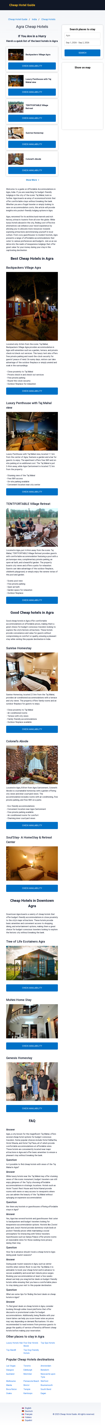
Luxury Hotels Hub (14, 1343)
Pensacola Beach (31, 1381)
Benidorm (45, 1370)
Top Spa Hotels (48, 1343)
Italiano (28, 1417)
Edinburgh (27, 1370)
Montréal (27, 1374)
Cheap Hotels (48, 19)
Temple (26, 1389)
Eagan (43, 1393)
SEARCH (82, 53)
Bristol (26, 1385)
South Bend (46, 1389)
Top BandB (11, 1350)
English (28, 1408)
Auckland (10, 1374)
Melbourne (11, 1381)
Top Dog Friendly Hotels (31, 1351)
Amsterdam (46, 1366)
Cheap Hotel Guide (22, 5)
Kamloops (27, 1393)
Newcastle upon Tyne (48, 1375)
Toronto (27, 1366)
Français (28, 1414)
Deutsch (29, 1411)
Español (28, 1420)
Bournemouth (47, 1385)
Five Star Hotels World (30, 1344)
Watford (44, 1381)
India (34, 19)
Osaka (9, 1393)
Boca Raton (11, 1389)
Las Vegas (10, 1366)
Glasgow (10, 1370)
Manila (9, 1385)
